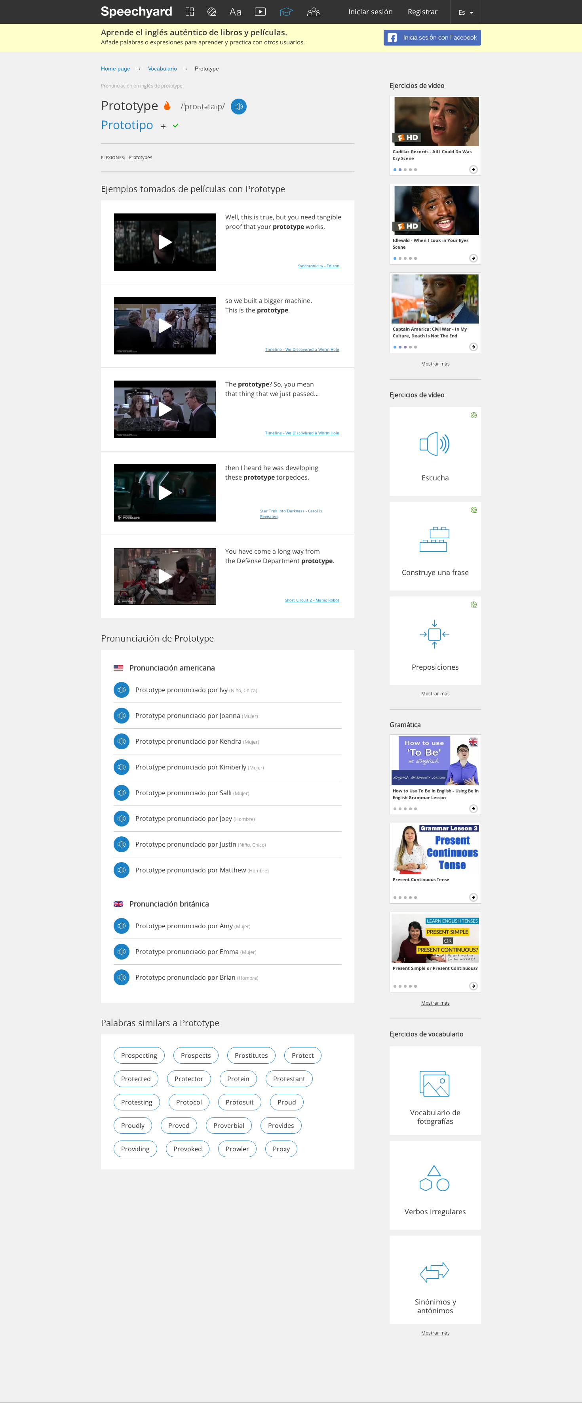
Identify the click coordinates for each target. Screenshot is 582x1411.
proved (179, 1125)
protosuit (240, 1102)
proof (233, 226)
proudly (133, 1125)
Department (281, 560)
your (264, 226)
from (312, 551)
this (246, 217)
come (262, 551)
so (228, 300)
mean (305, 384)
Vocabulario (162, 68)
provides (281, 1125)
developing (301, 467)
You (231, 551)
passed (303, 393)
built (250, 300)
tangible (329, 217)
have (245, 551)
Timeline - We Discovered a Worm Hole (302, 349)
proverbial (228, 1125)
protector (189, 1078)
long (284, 551)
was (278, 467)
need (308, 217)
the (250, 310)
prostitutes (251, 1055)
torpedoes (292, 477)
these (233, 477)
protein (238, 1078)
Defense (249, 560)
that (249, 226)
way (298, 551)
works (314, 226)
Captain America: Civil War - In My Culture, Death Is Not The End (430, 332)
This (231, 310)
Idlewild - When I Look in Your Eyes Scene (430, 243)
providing (135, 1148)
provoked (187, 1148)
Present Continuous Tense (421, 879)
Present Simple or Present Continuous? (435, 968)
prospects (196, 1055)
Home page (115, 68)
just (285, 393)
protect (303, 1055)
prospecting (139, 1055)
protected (136, 1078)
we (238, 300)
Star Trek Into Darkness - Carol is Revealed (291, 513)
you (293, 217)
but (281, 217)
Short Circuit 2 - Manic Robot (312, 600)
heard (253, 467)
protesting (136, 1102)
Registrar (422, 12)
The (230, 384)
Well (231, 217)
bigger (273, 300)
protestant (289, 1078)
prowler (237, 1148)
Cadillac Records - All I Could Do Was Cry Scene (432, 155)
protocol (189, 1102)
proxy (281, 1148)
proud (287, 1102)
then (232, 467)
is (256, 217)
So (277, 384)
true (266, 217)
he (267, 467)
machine (297, 300)
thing (247, 393)
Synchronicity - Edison (318, 265)
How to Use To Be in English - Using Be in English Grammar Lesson (436, 794)
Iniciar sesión (370, 12)
